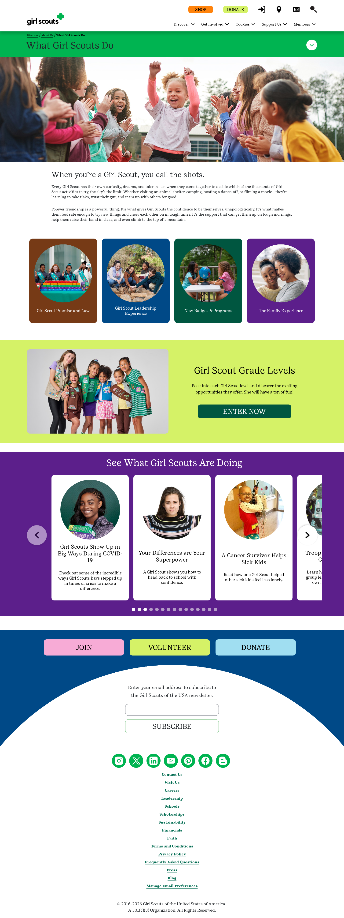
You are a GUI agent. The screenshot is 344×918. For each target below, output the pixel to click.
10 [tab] (198, 609)
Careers (172, 790)
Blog (172, 878)
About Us (47, 35)
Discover (32, 35)
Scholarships (172, 814)
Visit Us (172, 782)
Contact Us (172, 774)
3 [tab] (157, 609)
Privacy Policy (172, 854)
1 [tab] (139, 609)
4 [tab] (163, 609)
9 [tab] (192, 609)
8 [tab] (186, 609)
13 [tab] (215, 609)
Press (172, 870)
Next (308, 535)
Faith (172, 838)
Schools (172, 806)
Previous (37, 535)
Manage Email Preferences (172, 886)
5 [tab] (168, 609)
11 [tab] (203, 609)
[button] (261, 11)
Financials (172, 830)
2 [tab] (151, 609)
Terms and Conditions (172, 846)
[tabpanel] (90, 537)
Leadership (172, 798)
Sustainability (172, 822)
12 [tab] (209, 609)
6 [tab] (174, 609)
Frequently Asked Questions (172, 862)
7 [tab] (180, 609)
